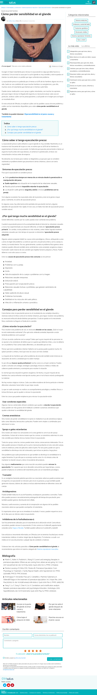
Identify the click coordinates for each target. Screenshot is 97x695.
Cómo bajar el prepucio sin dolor (23, 618)
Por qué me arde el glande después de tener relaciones (56, 607)
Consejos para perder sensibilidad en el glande (24, 132)
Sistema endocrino (81, 20)
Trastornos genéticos (81, 28)
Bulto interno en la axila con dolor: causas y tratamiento (83, 58)
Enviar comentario (54, 659)
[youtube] (8, 685)
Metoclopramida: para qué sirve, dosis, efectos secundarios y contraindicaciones (82, 64)
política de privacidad (20, 658)
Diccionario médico (81, 32)
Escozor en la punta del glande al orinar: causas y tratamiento (24, 608)
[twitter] (4, 685)
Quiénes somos (24, 692)
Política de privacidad (61, 692)
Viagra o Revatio (17, 528)
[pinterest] (12, 685)
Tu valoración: (20, 654)
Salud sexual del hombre (44, 8)
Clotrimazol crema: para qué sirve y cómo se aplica (83, 81)
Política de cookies (73, 692)
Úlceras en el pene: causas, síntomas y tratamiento (82, 87)
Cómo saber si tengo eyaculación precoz (21, 126)
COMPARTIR (88, 3)
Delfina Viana (12, 21)
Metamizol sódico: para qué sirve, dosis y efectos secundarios (82, 75)
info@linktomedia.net (8, 670)
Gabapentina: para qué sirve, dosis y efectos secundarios (81, 52)
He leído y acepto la (15, 658)
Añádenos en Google (57, 66)
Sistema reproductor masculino (29, 8)
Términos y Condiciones (49, 692)
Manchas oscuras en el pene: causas (56, 618)
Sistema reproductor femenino (81, 36)
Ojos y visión (81, 40)
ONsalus (3, 8)
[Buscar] (94, 2)
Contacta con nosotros (35, 692)
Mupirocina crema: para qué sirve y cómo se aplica (82, 92)
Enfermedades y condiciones (13, 8)
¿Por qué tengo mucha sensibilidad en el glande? (25, 129)
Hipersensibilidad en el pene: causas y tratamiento (28, 115)
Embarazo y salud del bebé (81, 24)
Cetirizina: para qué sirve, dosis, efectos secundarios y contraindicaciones (82, 69)
